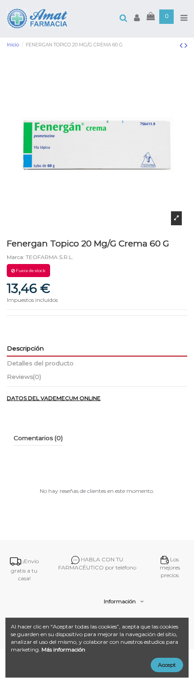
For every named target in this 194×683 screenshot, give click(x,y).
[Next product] (186, 45)
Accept (167, 664)
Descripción (25, 348)
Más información (63, 649)
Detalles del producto (40, 363)
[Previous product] (182, 45)
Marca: (15, 257)
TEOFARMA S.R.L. (50, 257)
